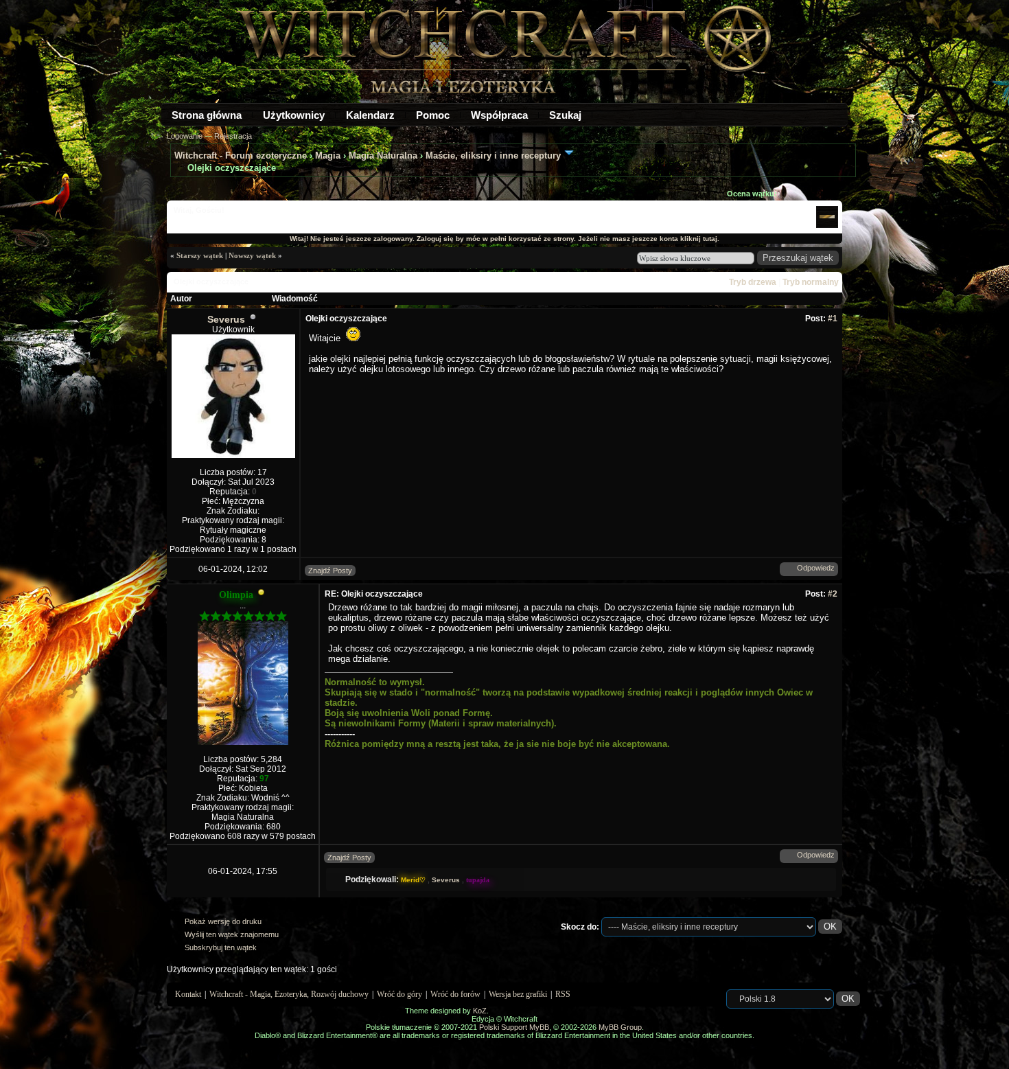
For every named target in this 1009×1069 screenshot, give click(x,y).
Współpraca (499, 115)
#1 (832, 318)
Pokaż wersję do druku (223, 921)
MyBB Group (620, 1027)
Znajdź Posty (330, 570)
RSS (562, 994)
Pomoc (433, 115)
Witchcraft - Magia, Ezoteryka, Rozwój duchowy (289, 994)
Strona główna (207, 115)
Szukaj (565, 115)
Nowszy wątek (252, 255)
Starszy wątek (199, 255)
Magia (327, 155)
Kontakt (188, 994)
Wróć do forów (455, 994)
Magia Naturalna (383, 155)
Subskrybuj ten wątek (221, 947)
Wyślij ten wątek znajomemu (232, 934)
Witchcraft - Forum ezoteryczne (240, 155)
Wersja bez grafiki (518, 994)
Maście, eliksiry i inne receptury (493, 155)
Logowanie (184, 136)
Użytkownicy (294, 115)
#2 (832, 594)
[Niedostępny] (261, 595)
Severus (226, 319)
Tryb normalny (810, 282)
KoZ (480, 1011)
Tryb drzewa (752, 282)
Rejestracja (233, 136)
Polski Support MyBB (514, 1027)
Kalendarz (370, 115)
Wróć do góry (399, 994)
